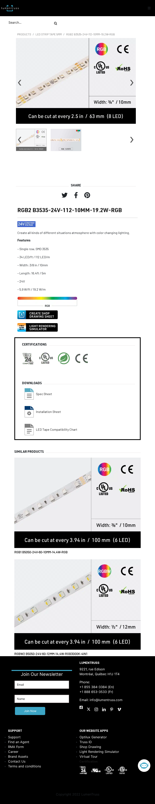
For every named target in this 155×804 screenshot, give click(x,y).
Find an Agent (18, 742)
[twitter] (88, 709)
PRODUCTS (24, 34)
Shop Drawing (90, 747)
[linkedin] (104, 709)
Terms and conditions (24, 766)
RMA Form (16, 747)
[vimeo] (119, 709)
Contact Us (16, 761)
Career (13, 752)
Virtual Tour (88, 756)
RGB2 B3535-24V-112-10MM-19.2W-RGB (90, 34)
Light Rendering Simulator (99, 752)
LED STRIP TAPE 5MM (49, 34)
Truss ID (86, 742)
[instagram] (96, 709)
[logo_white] (10, 5)
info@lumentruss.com (106, 700)
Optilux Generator (93, 737)
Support (14, 737)
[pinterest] (111, 709)
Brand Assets (18, 756)
